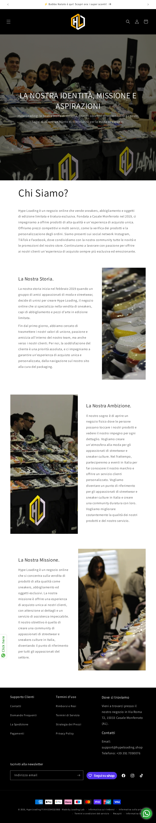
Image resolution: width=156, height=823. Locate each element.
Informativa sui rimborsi (101, 809)
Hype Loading (33, 809)
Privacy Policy (65, 733)
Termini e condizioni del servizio (92, 813)
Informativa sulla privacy (132, 809)
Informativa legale (136, 813)
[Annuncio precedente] (7, 4)
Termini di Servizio (68, 715)
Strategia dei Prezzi (68, 724)
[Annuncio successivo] (148, 4)
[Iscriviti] (78, 775)
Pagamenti (17, 733)
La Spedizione (19, 724)
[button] (8, 21)
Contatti (15, 706)
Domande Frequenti (23, 715)
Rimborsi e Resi (66, 706)
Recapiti (117, 813)
